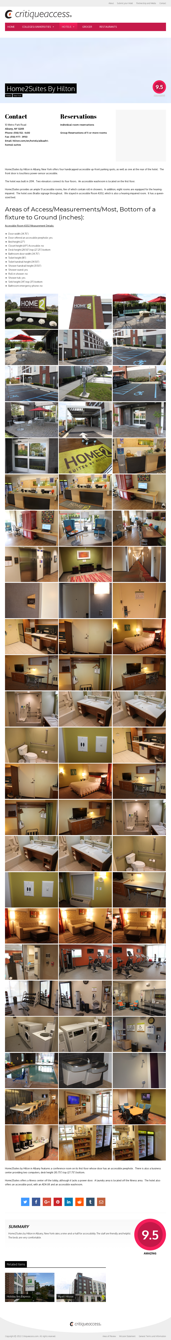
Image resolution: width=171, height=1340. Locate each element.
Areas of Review (109, 1336)
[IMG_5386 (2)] (139, 962)
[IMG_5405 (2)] (31, 564)
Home (11, 26)
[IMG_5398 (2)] (31, 1106)
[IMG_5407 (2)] (139, 564)
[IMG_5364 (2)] (31, 347)
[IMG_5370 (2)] (31, 419)
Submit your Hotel (125, 3)
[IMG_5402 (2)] (31, 1142)
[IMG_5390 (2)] (31, 1034)
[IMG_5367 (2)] (31, 383)
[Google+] (47, 1202)
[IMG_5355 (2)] (31, 926)
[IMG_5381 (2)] (31, 528)
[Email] (101, 1202)
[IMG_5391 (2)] (85, 1034)
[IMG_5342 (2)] (139, 672)
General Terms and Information (152, 1336)
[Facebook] (36, 1202)
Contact (162, 3)
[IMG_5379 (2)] (85, 492)
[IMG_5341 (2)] (85, 672)
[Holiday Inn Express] (29, 1301)
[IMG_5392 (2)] (139, 1034)
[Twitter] (25, 1202)
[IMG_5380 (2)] (139, 492)
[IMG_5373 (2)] (139, 419)
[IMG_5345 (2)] (85, 709)
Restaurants (108, 26)
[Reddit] (79, 1202)
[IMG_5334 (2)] (139, 600)
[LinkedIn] (68, 1202)
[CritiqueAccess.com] (38, 18)
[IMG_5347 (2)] (31, 745)
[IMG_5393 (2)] (31, 1070)
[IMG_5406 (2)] (85, 564)
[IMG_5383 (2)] (139, 528)
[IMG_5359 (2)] (31, 311)
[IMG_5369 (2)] (139, 383)
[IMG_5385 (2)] (85, 962)
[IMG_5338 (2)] (139, 636)
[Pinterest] (58, 1202)
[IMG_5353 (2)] (85, 745)
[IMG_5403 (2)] (85, 1142)
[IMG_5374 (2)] (31, 456)
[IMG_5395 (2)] (85, 1070)
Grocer (87, 26)
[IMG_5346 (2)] (139, 709)
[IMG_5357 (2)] (139, 926)
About (111, 3)
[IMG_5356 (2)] (85, 926)
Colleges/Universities (36, 26)
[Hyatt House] (81, 1301)
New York (17, 95)
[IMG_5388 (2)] (85, 998)
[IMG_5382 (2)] (85, 528)
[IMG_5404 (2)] (139, 1142)
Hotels (66, 26)
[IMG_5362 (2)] (85, 311)
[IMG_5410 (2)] (85, 600)
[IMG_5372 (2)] (85, 419)
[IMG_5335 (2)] (31, 636)
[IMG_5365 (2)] (85, 347)
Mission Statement (127, 1336)
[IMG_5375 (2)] (85, 456)
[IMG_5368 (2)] (85, 383)
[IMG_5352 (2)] (85, 890)
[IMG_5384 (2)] (31, 962)
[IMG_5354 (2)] (139, 890)
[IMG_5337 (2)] (85, 636)
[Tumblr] (90, 1202)
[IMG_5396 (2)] (139, 1070)
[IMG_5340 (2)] (31, 672)
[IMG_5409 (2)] (31, 600)
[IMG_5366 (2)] (139, 347)
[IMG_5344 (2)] (31, 709)
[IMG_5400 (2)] (139, 1106)
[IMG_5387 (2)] (31, 998)
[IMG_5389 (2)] (139, 998)
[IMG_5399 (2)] (85, 1106)
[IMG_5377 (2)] (139, 456)
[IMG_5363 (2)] (139, 311)
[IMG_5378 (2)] (31, 492)
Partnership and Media (146, 3)
